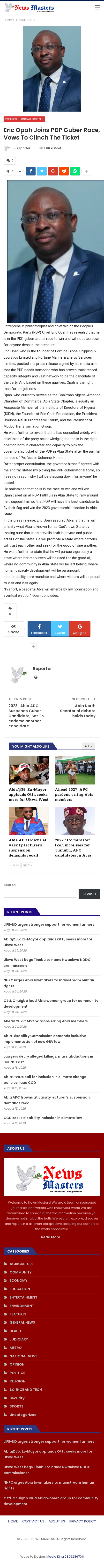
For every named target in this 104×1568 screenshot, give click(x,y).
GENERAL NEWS (22, 1322)
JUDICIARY (19, 1339)
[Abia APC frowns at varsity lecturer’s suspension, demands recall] (29, 821)
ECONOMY (18, 1280)
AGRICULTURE (21, 1263)
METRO (16, 1347)
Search (10, 885)
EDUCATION (20, 1289)
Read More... (52, 1237)
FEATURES (18, 1314)
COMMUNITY (20, 1272)
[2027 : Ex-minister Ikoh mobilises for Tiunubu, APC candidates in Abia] (75, 821)
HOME (13, 1521)
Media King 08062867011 (65, 1556)
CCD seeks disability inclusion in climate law (43, 1117)
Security (17, 1398)
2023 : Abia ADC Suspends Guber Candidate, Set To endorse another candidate (26, 716)
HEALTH (16, 1330)
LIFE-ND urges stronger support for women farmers (49, 924)
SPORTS (16, 1406)
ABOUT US (57, 1521)
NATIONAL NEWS (23, 1356)
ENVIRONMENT (22, 1305)
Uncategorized (32, 119)
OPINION (17, 1364)
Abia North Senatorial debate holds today (78, 710)
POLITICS (11, 119)
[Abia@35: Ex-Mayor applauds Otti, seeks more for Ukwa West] (29, 770)
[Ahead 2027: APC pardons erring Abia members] (75, 770)
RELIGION (17, 1381)
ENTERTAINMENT (23, 1297)
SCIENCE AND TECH (26, 1389)
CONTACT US (33, 1521)
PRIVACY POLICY (82, 1521)
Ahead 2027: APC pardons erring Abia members (46, 1021)
